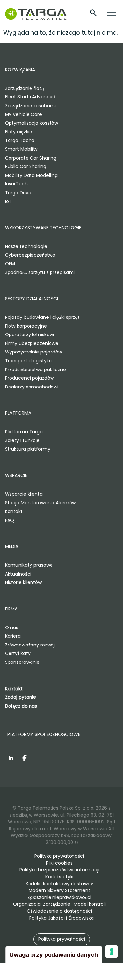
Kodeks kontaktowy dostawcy (59, 883)
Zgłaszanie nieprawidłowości (59, 897)
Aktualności (18, 574)
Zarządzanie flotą (24, 88)
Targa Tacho (19, 140)
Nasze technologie (26, 246)
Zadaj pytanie (20, 697)
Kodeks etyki (59, 876)
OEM (10, 263)
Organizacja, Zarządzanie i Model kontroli (59, 904)
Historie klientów (23, 582)
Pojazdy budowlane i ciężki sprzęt (42, 317)
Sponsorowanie (22, 662)
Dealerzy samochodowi (31, 387)
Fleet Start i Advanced (30, 97)
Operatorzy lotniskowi (29, 334)
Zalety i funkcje (22, 440)
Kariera (13, 636)
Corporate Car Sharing (30, 158)
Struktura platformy (27, 449)
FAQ (9, 520)
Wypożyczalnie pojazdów (33, 352)
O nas (11, 627)
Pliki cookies (59, 863)
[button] (61, 939)
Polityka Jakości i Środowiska (61, 918)
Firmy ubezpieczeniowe (31, 343)
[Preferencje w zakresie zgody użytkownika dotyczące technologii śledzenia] (111, 951)
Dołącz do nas (21, 706)
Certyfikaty (18, 653)
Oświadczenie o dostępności (59, 911)
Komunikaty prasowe (29, 565)
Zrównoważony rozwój (30, 645)
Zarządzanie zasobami (30, 105)
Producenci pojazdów (29, 378)
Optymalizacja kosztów (31, 123)
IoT (8, 201)
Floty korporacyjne (26, 326)
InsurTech (16, 184)
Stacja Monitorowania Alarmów (40, 502)
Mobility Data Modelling (31, 175)
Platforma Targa (24, 431)
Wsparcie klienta (24, 494)
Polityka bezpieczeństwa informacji (59, 870)
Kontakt (14, 511)
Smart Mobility (21, 149)
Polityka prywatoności (59, 856)
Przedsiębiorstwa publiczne (35, 369)
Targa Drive (18, 192)
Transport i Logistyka (28, 360)
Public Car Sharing (25, 166)
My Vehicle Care (23, 114)
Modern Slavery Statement (59, 890)
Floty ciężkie (18, 132)
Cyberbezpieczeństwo (30, 255)
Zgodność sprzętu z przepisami (40, 272)
